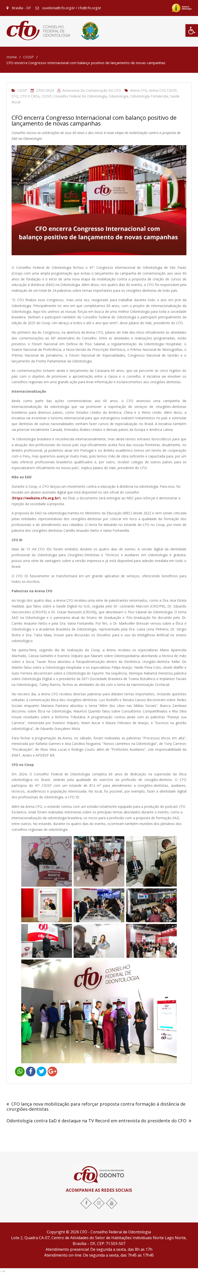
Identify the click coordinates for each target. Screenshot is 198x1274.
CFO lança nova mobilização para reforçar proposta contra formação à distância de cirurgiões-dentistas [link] (96, 1106)
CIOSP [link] (22, 90)
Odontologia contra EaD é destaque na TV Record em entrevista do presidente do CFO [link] (96, 1121)
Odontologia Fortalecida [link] (149, 96)
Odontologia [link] (118, 96)
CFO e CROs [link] (30, 96)
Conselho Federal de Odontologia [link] (80, 96)
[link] (191, 30)
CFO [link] (15, 96)
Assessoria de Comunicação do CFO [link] (92, 90)
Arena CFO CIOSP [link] (163, 90)
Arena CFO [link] (138, 90)
